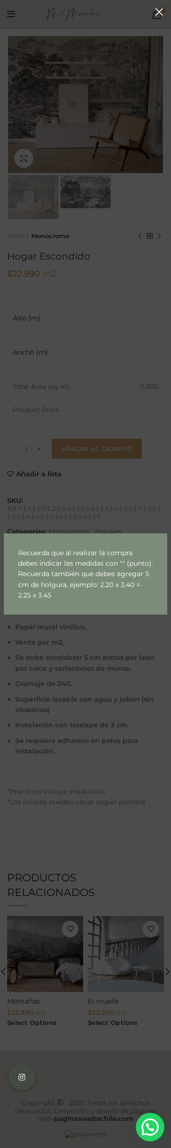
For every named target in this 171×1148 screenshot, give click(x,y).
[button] (150, 1127)
